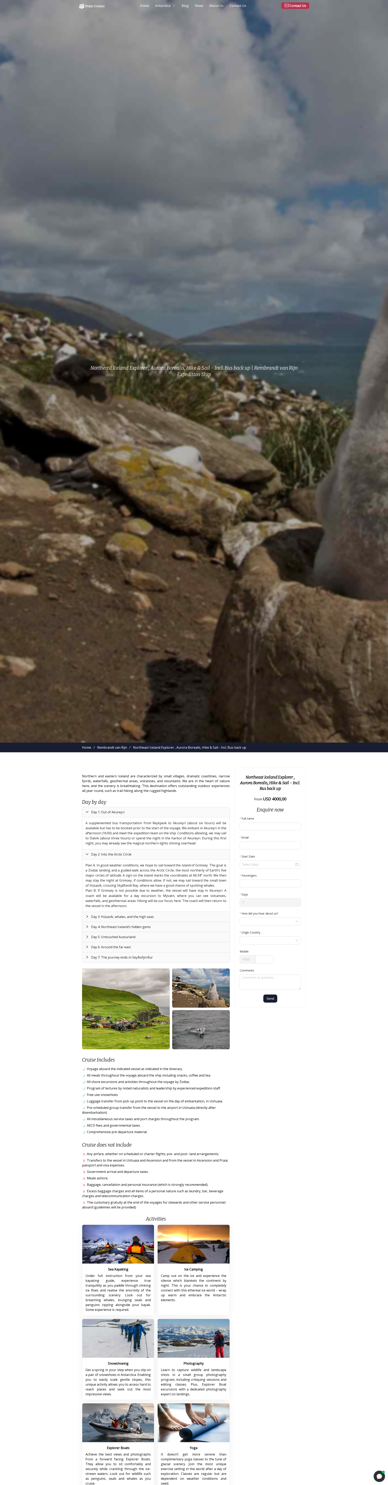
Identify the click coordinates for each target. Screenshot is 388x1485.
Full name (247, 818)
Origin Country (250, 932)
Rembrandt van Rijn (112, 747)
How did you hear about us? (259, 913)
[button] (156, 812)
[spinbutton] (270, 883)
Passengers (249, 875)
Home (86, 747)
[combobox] (268, 921)
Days (244, 894)
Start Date (248, 856)
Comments (247, 970)
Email (245, 837)
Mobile (244, 951)
